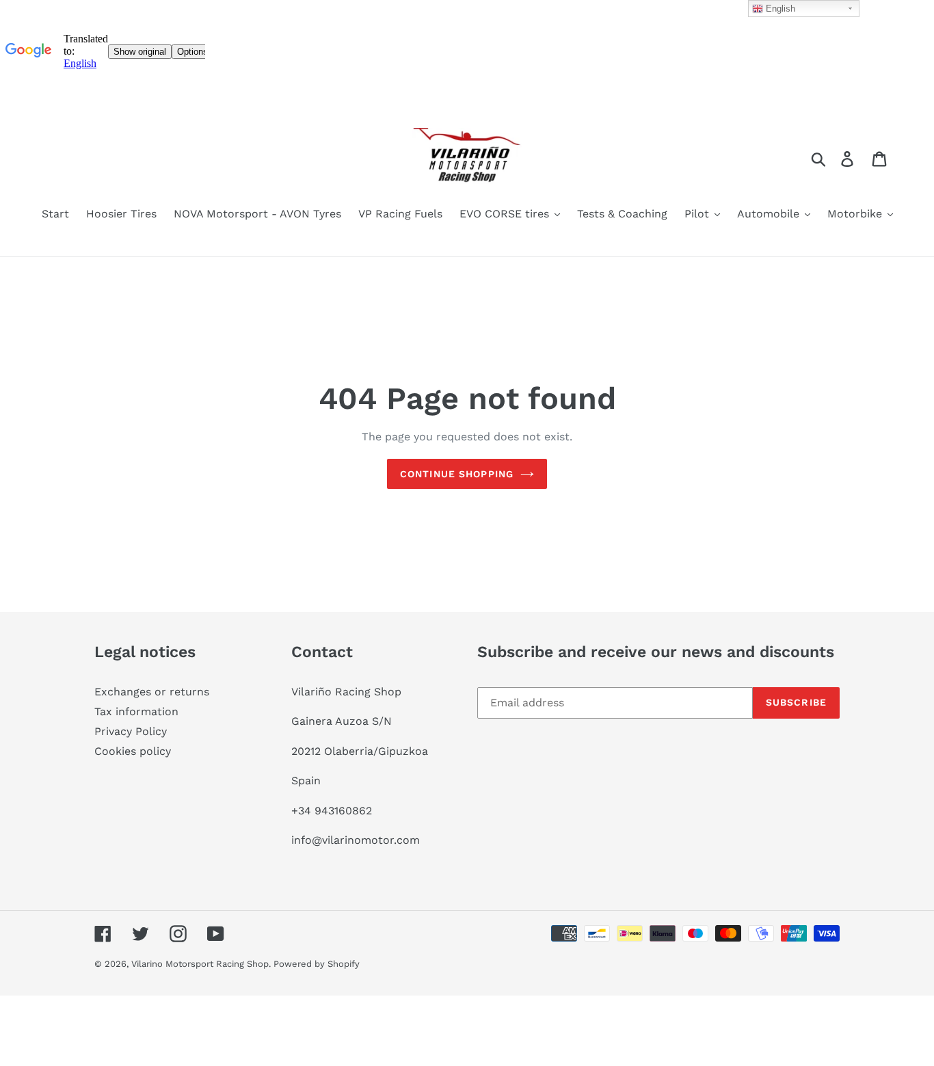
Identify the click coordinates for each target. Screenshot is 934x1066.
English (779, 8)
